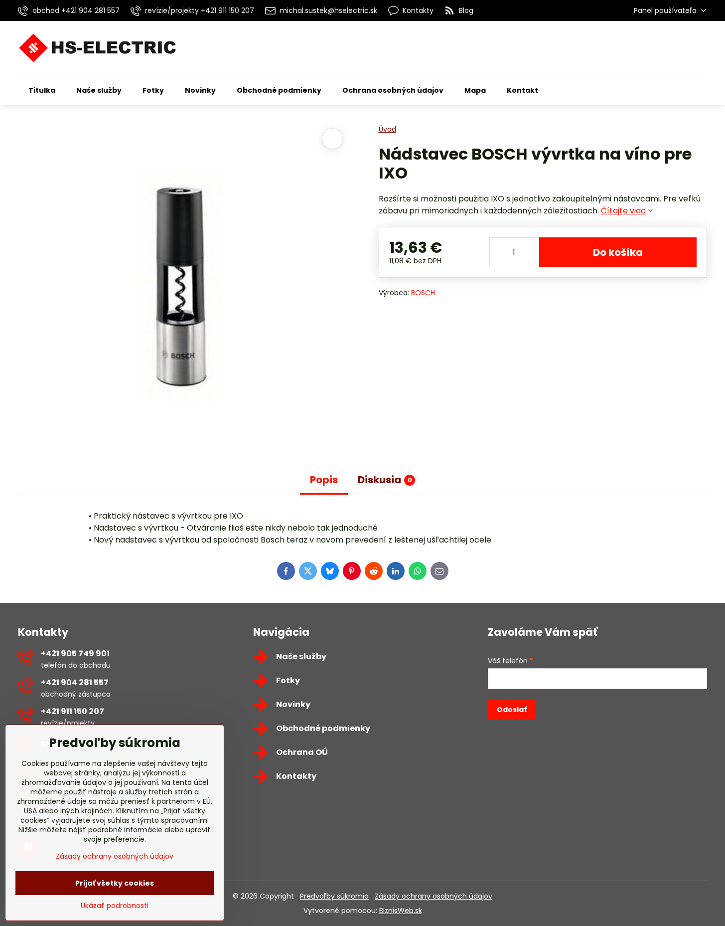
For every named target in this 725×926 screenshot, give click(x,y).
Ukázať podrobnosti (114, 906)
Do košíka (618, 252)
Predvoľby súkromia (334, 896)
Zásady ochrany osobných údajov (433, 896)
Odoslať (512, 710)
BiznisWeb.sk (400, 911)
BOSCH (423, 293)
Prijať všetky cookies (114, 883)
